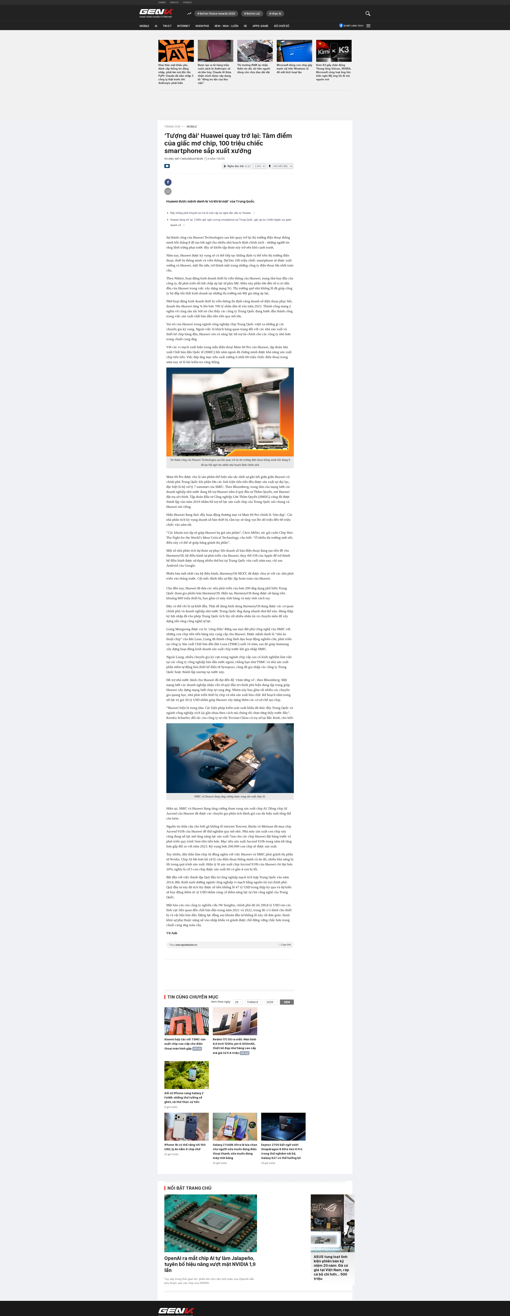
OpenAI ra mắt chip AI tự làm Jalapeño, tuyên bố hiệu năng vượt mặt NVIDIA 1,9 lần (210, 1264)
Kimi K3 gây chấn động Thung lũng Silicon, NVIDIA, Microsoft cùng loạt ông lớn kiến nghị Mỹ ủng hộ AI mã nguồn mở (333, 72)
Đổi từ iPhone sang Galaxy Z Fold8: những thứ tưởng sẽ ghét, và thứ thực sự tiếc (184, 1097)
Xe (245, 26)
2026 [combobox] (270, 1002)
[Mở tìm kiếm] (368, 13)
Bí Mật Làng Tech (353, 25)
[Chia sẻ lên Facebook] (168, 182)
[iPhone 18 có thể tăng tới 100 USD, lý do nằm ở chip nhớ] (186, 1127)
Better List (253, 13)
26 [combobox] (236, 1002)
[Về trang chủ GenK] (156, 13)
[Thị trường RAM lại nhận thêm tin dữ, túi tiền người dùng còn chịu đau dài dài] (255, 51)
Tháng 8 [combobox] (252, 1002)
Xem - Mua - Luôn (226, 26)
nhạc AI (276, 13)
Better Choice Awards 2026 (217, 13)
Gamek (162, 2)
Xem (287, 1002)
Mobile (144, 26)
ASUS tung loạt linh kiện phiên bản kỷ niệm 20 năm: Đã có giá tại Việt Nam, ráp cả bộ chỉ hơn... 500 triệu (331, 1267)
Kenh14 (174, 2)
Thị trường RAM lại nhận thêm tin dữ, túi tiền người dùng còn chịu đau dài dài (253, 69)
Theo (230, 944)
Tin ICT (167, 26)
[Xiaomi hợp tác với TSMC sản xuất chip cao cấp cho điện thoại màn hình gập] (186, 1021)
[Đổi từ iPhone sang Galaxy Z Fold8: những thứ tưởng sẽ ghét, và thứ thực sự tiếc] (186, 1075)
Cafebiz (187, 2)
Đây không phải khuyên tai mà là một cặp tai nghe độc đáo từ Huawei (211, 212)
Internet (183, 26)
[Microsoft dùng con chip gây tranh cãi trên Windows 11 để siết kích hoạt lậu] (294, 51)
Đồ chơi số (281, 26)
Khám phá (202, 26)
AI (156, 26)
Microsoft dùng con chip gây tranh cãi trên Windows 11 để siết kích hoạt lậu (294, 69)
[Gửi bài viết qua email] (167, 167)
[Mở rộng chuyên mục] (368, 25)
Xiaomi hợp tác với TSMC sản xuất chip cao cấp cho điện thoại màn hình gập (185, 1044)
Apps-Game (260, 26)
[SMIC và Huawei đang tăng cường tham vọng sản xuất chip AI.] (230, 758)
